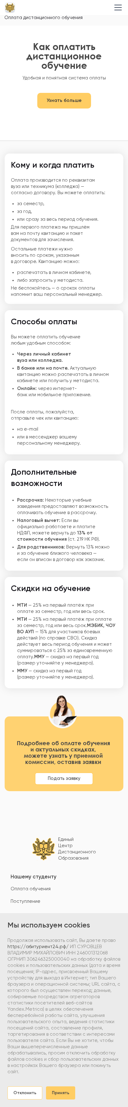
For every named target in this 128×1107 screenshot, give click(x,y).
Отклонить (24, 1093)
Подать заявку (64, 778)
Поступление (25, 901)
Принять (60, 1093)
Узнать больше (64, 100)
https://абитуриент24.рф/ (38, 946)
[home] (10, 8)
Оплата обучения (31, 889)
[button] (117, 7)
